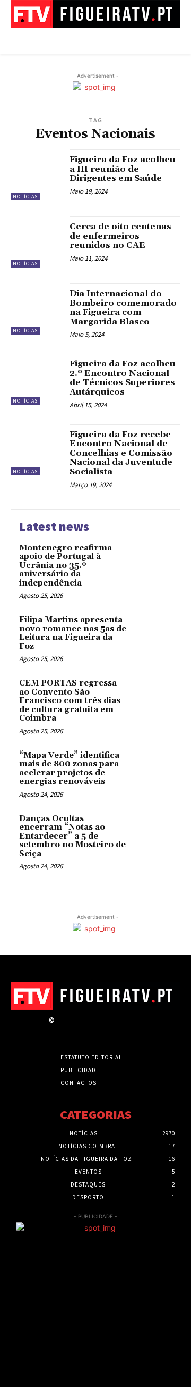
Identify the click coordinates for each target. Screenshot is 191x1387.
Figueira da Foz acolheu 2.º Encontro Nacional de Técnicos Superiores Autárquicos (123, 377)
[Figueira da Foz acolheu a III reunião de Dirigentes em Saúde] (36, 174)
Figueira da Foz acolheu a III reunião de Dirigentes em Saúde (123, 168)
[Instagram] (79, 1030)
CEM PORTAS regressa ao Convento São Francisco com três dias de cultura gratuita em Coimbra (69, 700)
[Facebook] (61, 1030)
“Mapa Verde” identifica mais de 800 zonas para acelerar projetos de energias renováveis (69, 768)
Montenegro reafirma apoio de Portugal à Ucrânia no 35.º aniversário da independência (65, 565)
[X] (98, 1030)
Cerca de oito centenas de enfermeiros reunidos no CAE (120, 235)
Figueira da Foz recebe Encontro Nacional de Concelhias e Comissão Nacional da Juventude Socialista (121, 453)
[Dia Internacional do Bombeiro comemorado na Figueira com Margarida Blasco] (36, 309)
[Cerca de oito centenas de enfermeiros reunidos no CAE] (36, 242)
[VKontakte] (117, 1030)
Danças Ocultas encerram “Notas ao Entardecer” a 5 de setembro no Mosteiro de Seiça (72, 836)
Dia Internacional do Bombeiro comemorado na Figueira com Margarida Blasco (123, 307)
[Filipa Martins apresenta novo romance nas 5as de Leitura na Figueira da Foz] (152, 634)
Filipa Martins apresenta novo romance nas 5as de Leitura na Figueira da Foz (72, 633)
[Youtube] (135, 1030)
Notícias (25, 196)
